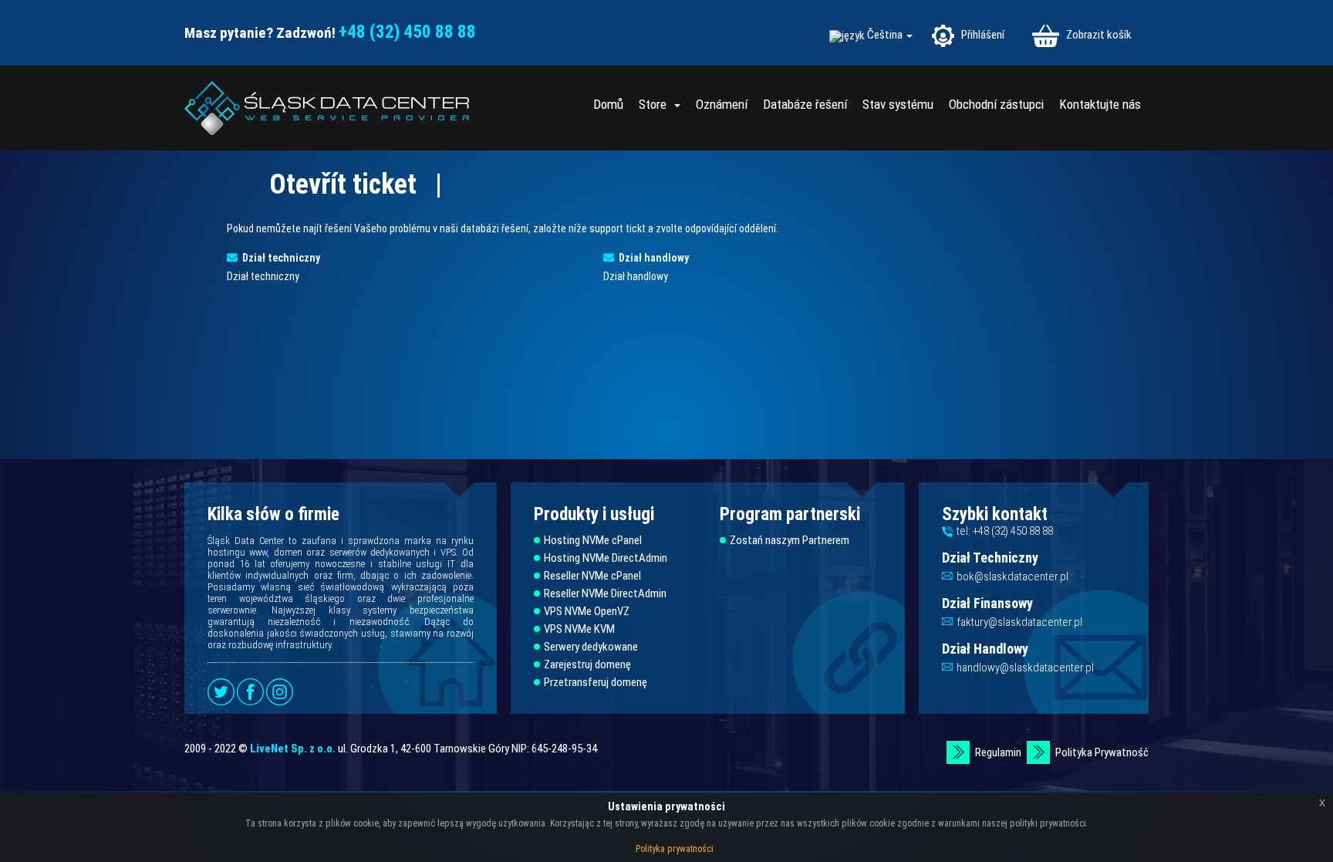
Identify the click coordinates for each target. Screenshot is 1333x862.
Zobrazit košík (1098, 35)
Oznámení (721, 104)
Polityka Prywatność (1102, 752)
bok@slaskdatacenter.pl (1012, 576)
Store (656, 104)
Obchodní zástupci (996, 104)
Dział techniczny (279, 258)
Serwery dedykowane (591, 647)
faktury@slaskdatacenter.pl (1019, 622)
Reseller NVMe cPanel (592, 576)
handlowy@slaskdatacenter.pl (1025, 667)
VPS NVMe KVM (579, 629)
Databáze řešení (805, 104)
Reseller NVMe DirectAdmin (605, 594)
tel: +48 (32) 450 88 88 (1005, 531)
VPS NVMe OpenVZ (586, 611)
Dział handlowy (651, 258)
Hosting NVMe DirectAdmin (605, 558)
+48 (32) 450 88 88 (407, 32)
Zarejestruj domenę (587, 665)
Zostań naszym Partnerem (789, 540)
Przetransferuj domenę (595, 682)
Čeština (886, 35)
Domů (608, 104)
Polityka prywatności (675, 848)
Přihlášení (981, 35)
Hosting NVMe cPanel (593, 540)
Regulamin (998, 752)
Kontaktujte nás (1100, 104)
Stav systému (897, 104)
